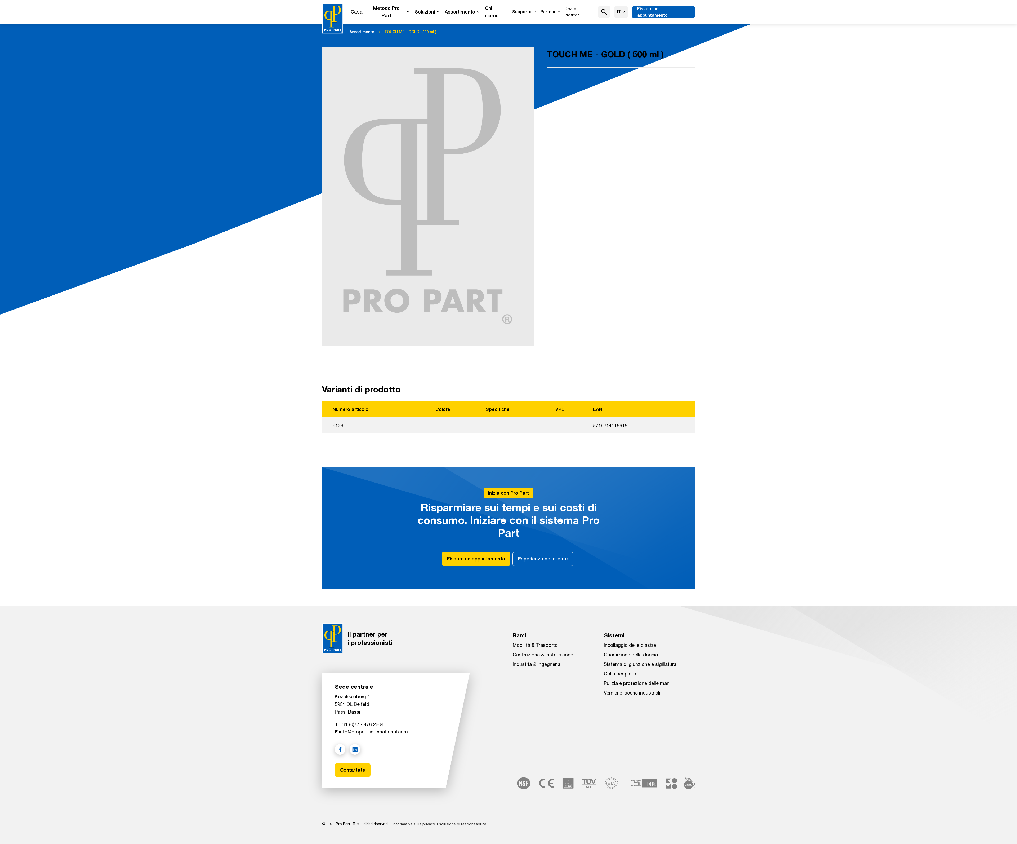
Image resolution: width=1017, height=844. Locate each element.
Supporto (522, 11)
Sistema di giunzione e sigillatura (640, 664)
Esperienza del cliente (543, 559)
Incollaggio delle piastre (630, 645)
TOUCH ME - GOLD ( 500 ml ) (410, 32)
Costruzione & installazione (543, 654)
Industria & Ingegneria (536, 664)
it (619, 11)
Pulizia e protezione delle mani (637, 683)
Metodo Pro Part (386, 11)
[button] (604, 12)
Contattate (352, 770)
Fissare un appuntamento (652, 12)
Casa (357, 12)
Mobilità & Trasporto (535, 645)
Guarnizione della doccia (631, 654)
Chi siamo (492, 11)
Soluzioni (425, 12)
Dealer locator (571, 11)
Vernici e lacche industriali (632, 693)
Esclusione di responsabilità (461, 824)
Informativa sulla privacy (414, 824)
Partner (548, 11)
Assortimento (460, 12)
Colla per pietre (620, 674)
